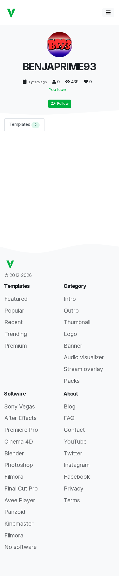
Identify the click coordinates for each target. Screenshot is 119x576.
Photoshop (18, 464)
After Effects (20, 418)
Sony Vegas (19, 406)
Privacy (73, 488)
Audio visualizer (84, 357)
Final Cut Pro (21, 488)
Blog (69, 406)
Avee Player (19, 500)
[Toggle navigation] (108, 12)
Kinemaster (19, 523)
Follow (61, 103)
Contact (74, 429)
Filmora (13, 476)
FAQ (69, 418)
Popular (14, 310)
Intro (70, 298)
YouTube (57, 89)
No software (20, 546)
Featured (15, 298)
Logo (70, 333)
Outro (71, 310)
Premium (15, 345)
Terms (72, 500)
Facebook (77, 476)
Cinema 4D (18, 441)
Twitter (73, 453)
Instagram (77, 464)
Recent (13, 322)
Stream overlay (83, 369)
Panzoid (14, 511)
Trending (15, 333)
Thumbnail (77, 322)
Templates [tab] (23, 124)
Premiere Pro (21, 429)
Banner (73, 345)
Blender (14, 453)
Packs (72, 380)
